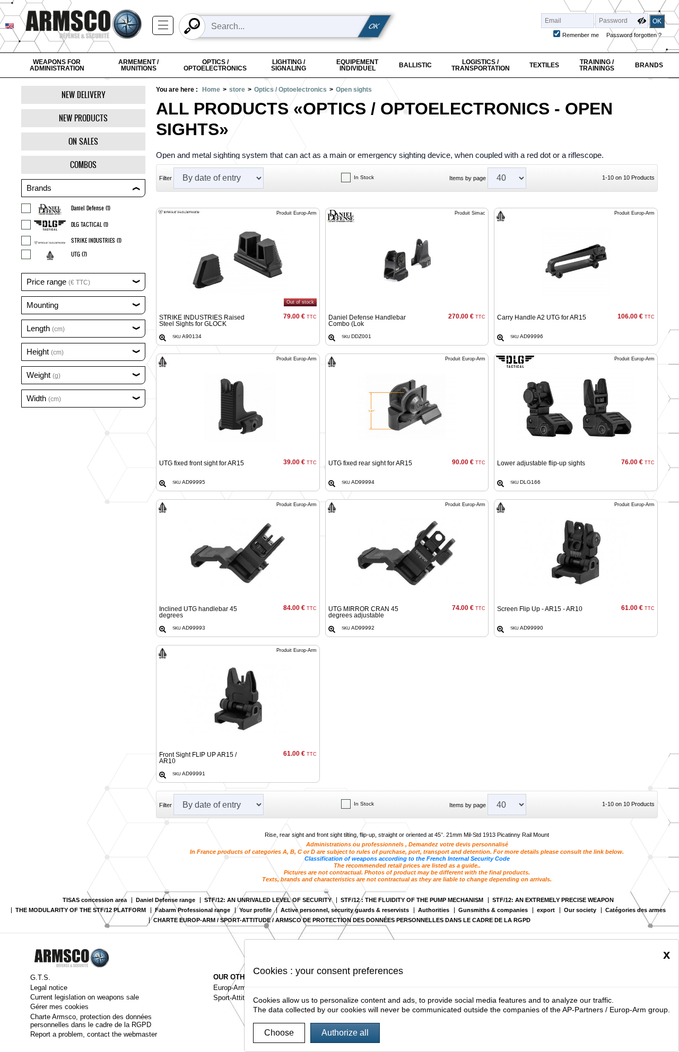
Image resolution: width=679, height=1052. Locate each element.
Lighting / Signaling (288, 65)
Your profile (255, 910)
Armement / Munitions (138, 65)
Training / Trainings (596, 65)
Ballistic (415, 65)
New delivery (84, 94)
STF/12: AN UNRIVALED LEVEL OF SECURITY (268, 900)
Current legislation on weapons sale (84, 997)
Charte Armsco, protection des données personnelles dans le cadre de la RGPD (91, 1021)
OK (374, 26)
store (237, 89)
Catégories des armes (635, 910)
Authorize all (345, 1032)
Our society (580, 910)
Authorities (433, 910)
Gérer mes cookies (59, 1007)
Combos (83, 164)
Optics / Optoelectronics (215, 65)
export (546, 910)
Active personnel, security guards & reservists (345, 910)
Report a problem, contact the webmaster (93, 1034)
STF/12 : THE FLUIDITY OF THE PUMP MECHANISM (412, 900)
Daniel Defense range (165, 900)
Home (211, 89)
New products (83, 117)
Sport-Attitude (234, 998)
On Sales (83, 141)
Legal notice (48, 988)
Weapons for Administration (57, 65)
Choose (279, 1032)
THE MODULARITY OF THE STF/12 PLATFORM (80, 910)
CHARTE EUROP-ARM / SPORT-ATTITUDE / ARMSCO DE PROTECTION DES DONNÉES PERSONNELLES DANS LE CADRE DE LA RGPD (341, 920)
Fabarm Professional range (192, 910)
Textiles (544, 65)
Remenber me (580, 35)
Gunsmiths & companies (493, 910)
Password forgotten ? (633, 35)
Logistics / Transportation (480, 65)
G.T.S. (40, 978)
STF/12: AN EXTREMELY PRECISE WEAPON (553, 900)
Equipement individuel (357, 65)
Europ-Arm (229, 988)
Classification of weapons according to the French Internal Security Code (407, 858)
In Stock (364, 177)
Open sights (354, 89)
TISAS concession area (95, 900)
